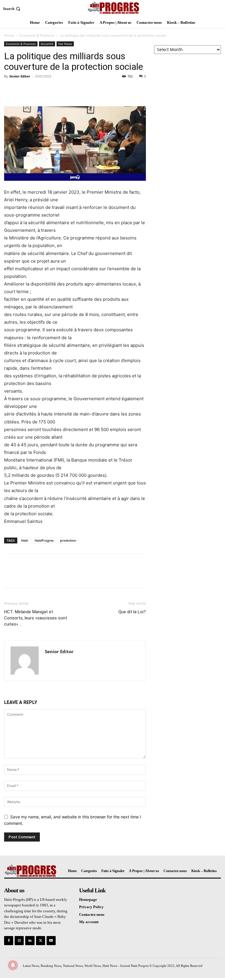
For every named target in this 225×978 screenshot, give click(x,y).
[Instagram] (19, 940)
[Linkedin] (29, 940)
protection (68, 540)
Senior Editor (19, 76)
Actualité (47, 44)
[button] (12, 8)
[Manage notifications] (13, 965)
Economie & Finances (37, 35)
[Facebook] (10, 89)
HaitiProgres (44, 540)
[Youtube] (51, 940)
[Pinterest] (37, 89)
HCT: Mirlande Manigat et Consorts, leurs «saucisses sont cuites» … (35, 618)
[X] (23, 89)
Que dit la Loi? (132, 611)
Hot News (65, 44)
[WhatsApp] (50, 89)
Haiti (24, 540)
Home (9, 35)
